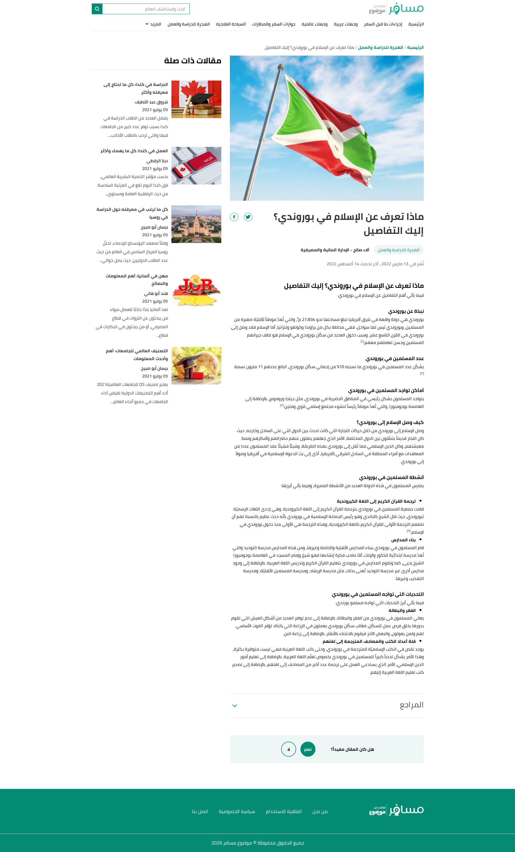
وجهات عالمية (315, 24)
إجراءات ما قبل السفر (383, 24)
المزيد (155, 24)
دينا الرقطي (157, 161)
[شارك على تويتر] (248, 217)
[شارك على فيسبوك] (234, 217)
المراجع (412, 705)
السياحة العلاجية (231, 24)
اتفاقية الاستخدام (284, 811)
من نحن (320, 811)
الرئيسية (416, 24)
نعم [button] (308, 749)
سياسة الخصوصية (237, 811)
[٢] (422, 373)
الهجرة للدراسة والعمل (189, 24)
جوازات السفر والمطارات (273, 24)
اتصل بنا (200, 811)
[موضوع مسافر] (396, 8)
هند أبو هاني (156, 293)
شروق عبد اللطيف (151, 102)
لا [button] (288, 749)
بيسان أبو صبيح (154, 227)
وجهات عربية (346, 24)
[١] (362, 341)
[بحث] (97, 8)
